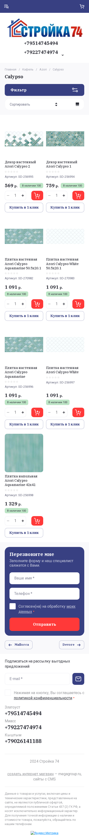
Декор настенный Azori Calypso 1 (61, 164)
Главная (10, 69)
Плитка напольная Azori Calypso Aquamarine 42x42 (21, 480)
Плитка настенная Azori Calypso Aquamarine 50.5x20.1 (23, 263)
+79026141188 (23, 740)
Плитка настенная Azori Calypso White (62, 370)
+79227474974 (41, 52)
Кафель (27, 69)
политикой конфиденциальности (43, 698)
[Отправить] (78, 679)
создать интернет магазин (30, 774)
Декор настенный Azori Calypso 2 (20, 164)
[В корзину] (37, 195)
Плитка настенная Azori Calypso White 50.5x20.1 (62, 263)
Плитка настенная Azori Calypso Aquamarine (21, 372)
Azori (43, 69)
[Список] (77, 104)
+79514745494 (41, 43)
